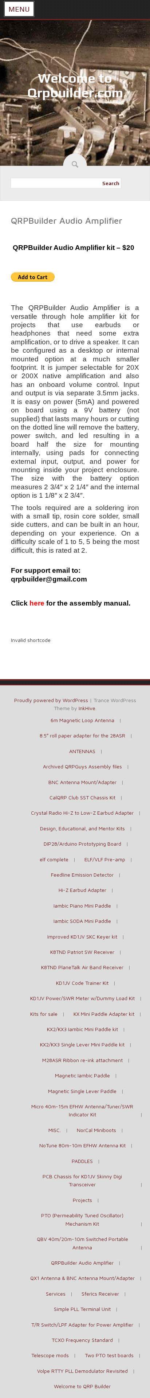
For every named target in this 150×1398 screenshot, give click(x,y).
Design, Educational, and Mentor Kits (82, 828)
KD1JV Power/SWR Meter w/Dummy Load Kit (82, 998)
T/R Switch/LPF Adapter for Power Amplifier (82, 1324)
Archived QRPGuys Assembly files (82, 766)
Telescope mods (50, 1355)
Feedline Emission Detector (82, 875)
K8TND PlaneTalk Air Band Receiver (82, 967)
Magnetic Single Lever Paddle (82, 1091)
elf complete (54, 859)
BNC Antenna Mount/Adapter (82, 782)
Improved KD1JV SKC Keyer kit (82, 936)
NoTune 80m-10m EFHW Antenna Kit (82, 1145)
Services (56, 1294)
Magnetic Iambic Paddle (82, 1075)
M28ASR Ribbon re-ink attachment (82, 1060)
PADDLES (82, 1161)
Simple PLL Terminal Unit (82, 1309)
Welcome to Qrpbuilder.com (75, 85)
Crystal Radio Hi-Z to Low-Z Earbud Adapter (82, 813)
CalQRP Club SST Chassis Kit (82, 797)
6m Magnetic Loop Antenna (82, 720)
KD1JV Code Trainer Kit (82, 983)
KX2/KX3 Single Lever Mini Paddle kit (82, 1044)
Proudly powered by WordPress (51, 700)
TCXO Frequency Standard (82, 1340)
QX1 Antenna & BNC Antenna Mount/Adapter (82, 1278)
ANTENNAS (82, 751)
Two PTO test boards (109, 1355)
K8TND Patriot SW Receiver (82, 952)
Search (110, 183)
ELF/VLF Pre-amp (104, 859)
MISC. (54, 1130)
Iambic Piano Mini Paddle (82, 905)
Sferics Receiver (100, 1294)
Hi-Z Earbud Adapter (82, 890)
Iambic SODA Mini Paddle (82, 921)
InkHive (87, 708)
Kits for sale (44, 1014)
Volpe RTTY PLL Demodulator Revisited (82, 1371)
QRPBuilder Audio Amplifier (82, 1263)
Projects (82, 1200)
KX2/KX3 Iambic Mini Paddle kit (82, 1029)
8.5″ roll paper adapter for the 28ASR (82, 735)
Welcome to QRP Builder (82, 1386)
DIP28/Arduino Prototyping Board (82, 844)
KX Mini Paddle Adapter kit (104, 1014)
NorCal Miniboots (96, 1130)
